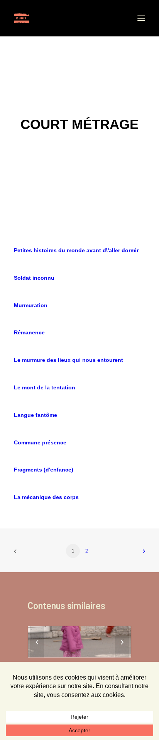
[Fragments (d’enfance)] (79, 641)
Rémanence (29, 332)
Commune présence (40, 442)
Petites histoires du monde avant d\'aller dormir (76, 250)
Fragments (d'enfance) (43, 469)
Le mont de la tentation (44, 387)
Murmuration (30, 305)
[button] (141, 18)
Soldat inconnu (34, 278)
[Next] (122, 642)
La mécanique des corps (46, 497)
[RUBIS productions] (21, 18)
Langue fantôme (35, 415)
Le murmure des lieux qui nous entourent (68, 360)
